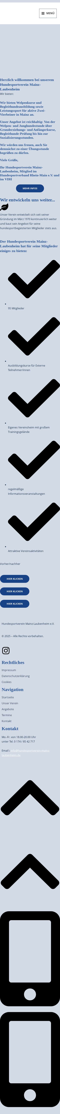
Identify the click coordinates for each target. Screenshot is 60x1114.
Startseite (8, 697)
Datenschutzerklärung (16, 676)
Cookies (7, 682)
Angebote (8, 709)
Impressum (9, 670)
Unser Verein (10, 703)
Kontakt (7, 721)
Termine (7, 715)
